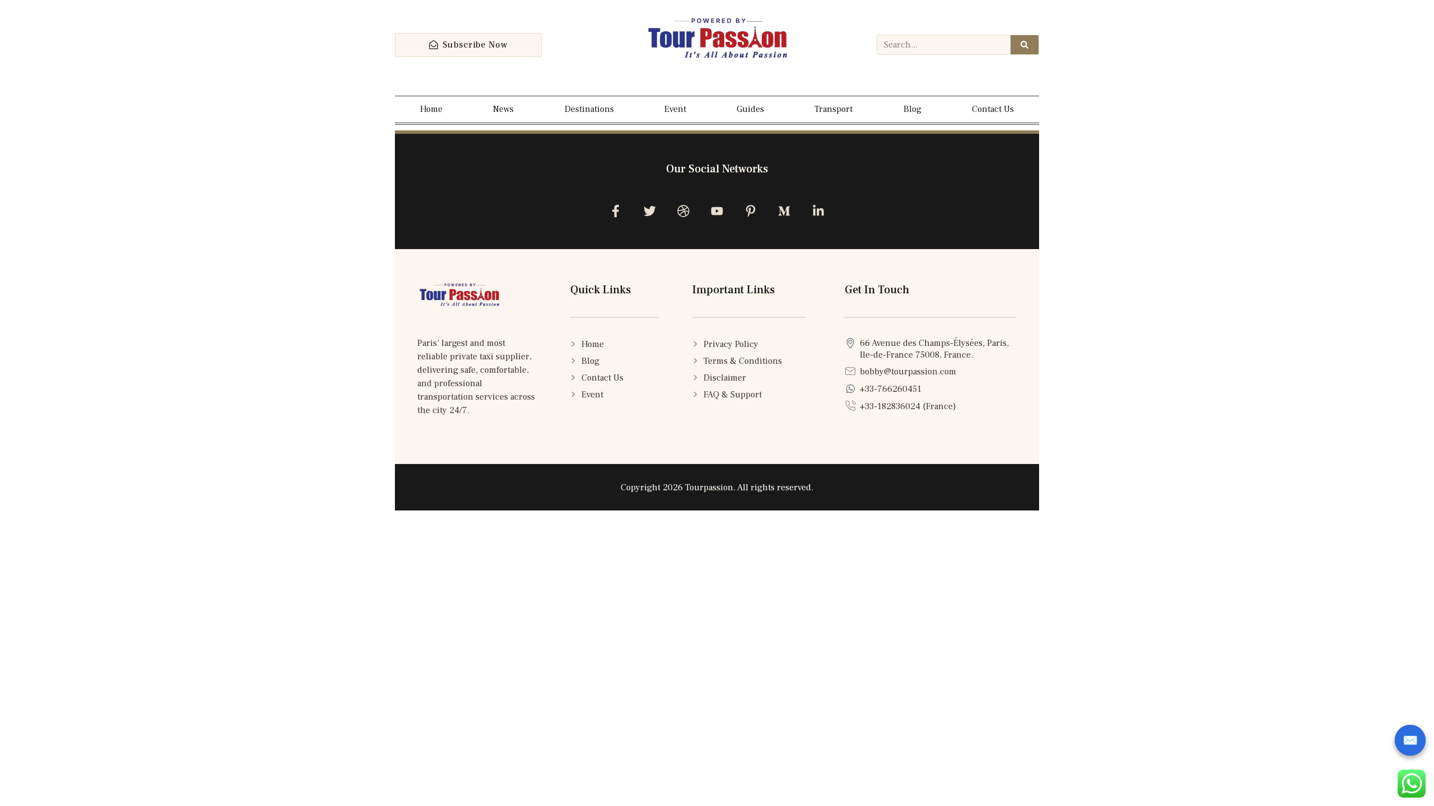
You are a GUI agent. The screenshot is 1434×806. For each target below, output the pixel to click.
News (503, 109)
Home (431, 109)
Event (675, 109)
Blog (912, 109)
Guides (750, 109)
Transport (833, 109)
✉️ (1410, 740)
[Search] (1025, 44)
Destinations (589, 109)
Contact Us (993, 109)
